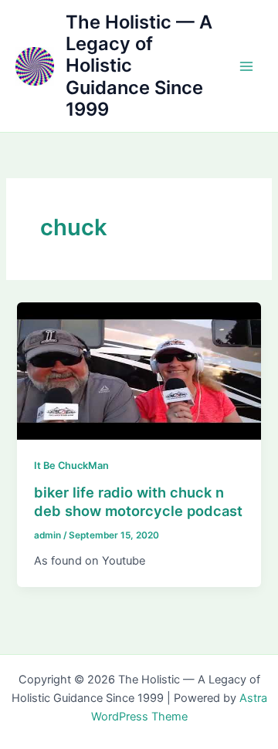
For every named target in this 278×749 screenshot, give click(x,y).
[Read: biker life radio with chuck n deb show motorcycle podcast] (138, 370)
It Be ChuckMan (71, 465)
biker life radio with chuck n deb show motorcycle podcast (138, 501)
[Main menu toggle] (246, 66)
